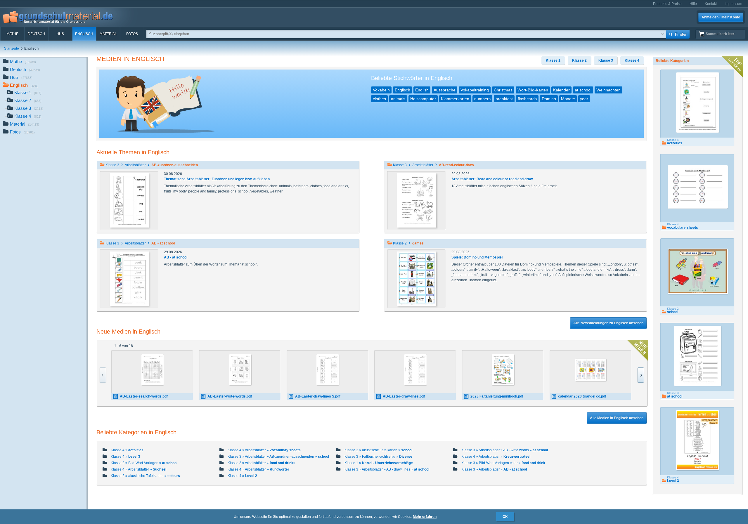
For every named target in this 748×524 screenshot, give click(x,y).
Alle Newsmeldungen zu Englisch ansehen (608, 323)
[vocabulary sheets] (698, 187)
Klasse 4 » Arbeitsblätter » (264, 450)
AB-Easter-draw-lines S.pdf (317, 396)
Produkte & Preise (667, 4)
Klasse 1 (27, 92)
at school (583, 90)
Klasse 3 (28, 108)
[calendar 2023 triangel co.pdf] (590, 370)
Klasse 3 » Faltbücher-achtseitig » (378, 456)
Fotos (132, 34)
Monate (568, 98)
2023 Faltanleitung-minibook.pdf (496, 396)
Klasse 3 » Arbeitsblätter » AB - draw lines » (386, 469)
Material (108, 34)
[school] (698, 271)
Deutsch (36, 34)
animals (398, 98)
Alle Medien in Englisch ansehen (616, 418)
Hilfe (693, 4)
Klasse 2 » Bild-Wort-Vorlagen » (144, 463)
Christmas (503, 90)
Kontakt (711, 4)
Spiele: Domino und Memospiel (477, 257)
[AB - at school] (129, 278)
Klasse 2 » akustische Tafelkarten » (378, 450)
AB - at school (175, 257)
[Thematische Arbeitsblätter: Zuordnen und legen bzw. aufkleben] (129, 200)
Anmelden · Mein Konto (721, 17)
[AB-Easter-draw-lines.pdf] (415, 369)
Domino (549, 98)
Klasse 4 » (127, 450)
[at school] (697, 356)
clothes (379, 98)
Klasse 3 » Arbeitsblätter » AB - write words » (504, 450)
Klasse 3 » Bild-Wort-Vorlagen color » (503, 463)
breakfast (504, 98)
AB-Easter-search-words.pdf (144, 396)
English (422, 90)
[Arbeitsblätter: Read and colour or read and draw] (416, 200)
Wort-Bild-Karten (532, 90)
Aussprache (445, 90)
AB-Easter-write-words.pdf (229, 396)
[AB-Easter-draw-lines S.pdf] (327, 369)
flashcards (527, 98)
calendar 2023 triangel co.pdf (582, 396)
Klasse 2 (27, 100)
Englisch (84, 34)
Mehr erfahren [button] (425, 517)
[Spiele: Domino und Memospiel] (416, 278)
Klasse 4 (27, 116)
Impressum (733, 4)
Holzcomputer (423, 98)
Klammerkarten (455, 98)
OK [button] (505, 517)
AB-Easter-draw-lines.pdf (404, 396)
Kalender (561, 90)
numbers (482, 98)
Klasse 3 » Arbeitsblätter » (261, 463)
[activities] (697, 102)
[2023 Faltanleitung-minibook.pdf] (503, 369)
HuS (60, 34)
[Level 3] (697, 440)
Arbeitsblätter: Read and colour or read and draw (492, 179)
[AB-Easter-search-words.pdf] (152, 369)
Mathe (12, 34)
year (584, 98)
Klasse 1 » (378, 463)
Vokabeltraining (474, 90)
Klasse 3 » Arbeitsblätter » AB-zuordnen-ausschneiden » (278, 456)
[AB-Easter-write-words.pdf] (240, 369)
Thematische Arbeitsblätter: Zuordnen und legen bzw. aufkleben (217, 179)
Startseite (11, 48)
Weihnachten (608, 90)
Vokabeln (381, 90)
